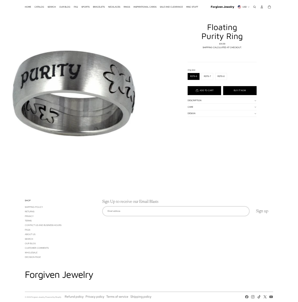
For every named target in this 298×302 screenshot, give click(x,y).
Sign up (262, 211)
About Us (30, 234)
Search (29, 239)
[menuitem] (28, 7)
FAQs (27, 229)
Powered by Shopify (53, 297)
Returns (29, 211)
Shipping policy (140, 297)
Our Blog (30, 243)
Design (191, 113)
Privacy (29, 216)
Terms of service (117, 297)
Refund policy (74, 297)
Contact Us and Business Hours (43, 225)
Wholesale (31, 252)
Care (190, 107)
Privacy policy (95, 297)
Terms (28, 220)
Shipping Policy (34, 207)
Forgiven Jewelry (37, 297)
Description (194, 100)
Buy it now (240, 90)
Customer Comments (37, 248)
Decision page (33, 257)
